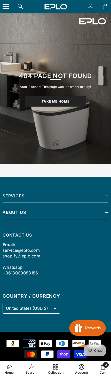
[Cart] (105, 6)
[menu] (6, 6)
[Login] (90, 6)
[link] (31, 369)
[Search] (20, 6)
